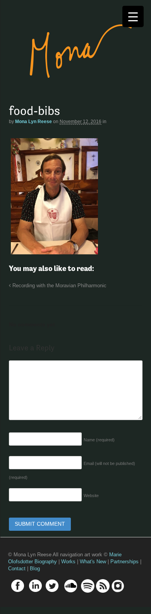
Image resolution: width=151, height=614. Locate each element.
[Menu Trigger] (133, 16)
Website (91, 495)
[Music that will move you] (73, 89)
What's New (93, 561)
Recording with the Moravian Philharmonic (58, 285)
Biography (45, 561)
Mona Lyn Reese (33, 121)
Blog (35, 568)
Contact (17, 568)
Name (99, 439)
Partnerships (124, 561)
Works (68, 561)
